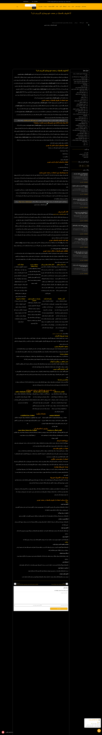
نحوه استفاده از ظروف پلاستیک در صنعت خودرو (79, 73)
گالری (61, 6)
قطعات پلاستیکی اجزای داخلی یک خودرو (80, 78)
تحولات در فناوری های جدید (82, 132)
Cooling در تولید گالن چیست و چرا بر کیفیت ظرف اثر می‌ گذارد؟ (81, 238)
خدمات (69, 6)
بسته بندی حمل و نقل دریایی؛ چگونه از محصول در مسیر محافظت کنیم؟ (81, 251)
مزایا (85, 141)
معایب (84, 143)
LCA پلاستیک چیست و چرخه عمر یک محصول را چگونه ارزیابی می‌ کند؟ (81, 211)
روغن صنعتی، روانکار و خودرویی (67, 22)
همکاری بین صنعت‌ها (81, 111)
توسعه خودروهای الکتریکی (81, 102)
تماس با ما (41, 6)
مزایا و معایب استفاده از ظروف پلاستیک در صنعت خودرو (80, 139)
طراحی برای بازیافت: (82, 115)
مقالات (57, 6)
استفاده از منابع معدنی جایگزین (82, 134)
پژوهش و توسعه (83, 106)
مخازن (73, 6)
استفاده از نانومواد (83, 101)
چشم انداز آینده (83, 97)
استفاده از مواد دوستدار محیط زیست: (79, 129)
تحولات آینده (83, 94)
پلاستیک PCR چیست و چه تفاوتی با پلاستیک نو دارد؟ (81, 185)
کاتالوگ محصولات (52, 6)
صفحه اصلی (84, 6)
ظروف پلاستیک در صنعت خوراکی (25, 201)
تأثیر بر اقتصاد (83, 96)
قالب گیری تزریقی (84, 84)
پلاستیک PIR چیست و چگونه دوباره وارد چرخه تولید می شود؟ (80, 173)
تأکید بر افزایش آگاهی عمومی (80, 109)
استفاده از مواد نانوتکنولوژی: (81, 124)
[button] (71, 70)
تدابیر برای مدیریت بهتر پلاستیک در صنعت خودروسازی (80, 113)
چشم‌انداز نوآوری (84, 120)
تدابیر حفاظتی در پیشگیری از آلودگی (79, 107)
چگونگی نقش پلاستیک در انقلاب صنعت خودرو (79, 88)
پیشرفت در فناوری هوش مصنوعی (80, 99)
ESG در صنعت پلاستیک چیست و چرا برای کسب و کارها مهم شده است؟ (80, 198)
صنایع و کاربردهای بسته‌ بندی (58, 22)
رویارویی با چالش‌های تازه (83, 125)
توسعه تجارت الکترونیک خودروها (81, 137)
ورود (17, 6)
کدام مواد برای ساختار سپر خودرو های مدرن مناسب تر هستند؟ (80, 76)
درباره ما (46, 6)
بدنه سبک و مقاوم (83, 89)
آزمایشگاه (65, 6)
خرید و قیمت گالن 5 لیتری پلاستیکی (31, 120)
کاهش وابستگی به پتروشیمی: (81, 127)
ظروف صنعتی (78, 6)
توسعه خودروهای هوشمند (82, 135)
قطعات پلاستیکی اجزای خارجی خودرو (81, 80)
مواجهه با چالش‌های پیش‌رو (81, 104)
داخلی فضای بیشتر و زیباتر (81, 91)
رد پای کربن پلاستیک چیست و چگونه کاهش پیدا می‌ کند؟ (81, 225)
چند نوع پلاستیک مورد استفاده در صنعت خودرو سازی (79, 82)
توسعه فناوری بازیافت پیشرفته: (80, 117)
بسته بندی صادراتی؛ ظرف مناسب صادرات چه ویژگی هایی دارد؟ (80, 264)
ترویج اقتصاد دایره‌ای (83, 130)
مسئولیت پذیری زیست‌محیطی (80, 92)
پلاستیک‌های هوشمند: (82, 122)
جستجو (34, 8)
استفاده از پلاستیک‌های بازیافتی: (80, 119)
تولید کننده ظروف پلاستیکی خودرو (81, 86)
